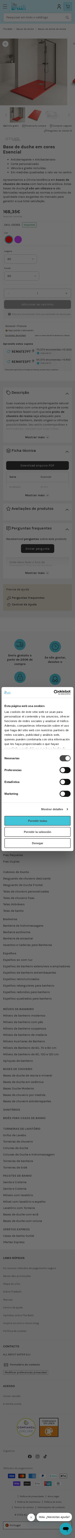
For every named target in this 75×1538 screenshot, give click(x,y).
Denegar (37, 843)
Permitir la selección (37, 832)
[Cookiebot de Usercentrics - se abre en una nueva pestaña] (54, 692)
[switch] (65, 770)
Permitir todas (37, 820)
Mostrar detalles (52, 809)
